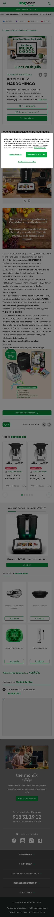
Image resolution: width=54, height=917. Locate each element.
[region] (27, 150)
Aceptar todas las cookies (36, 154)
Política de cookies (40, 148)
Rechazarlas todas (15, 154)
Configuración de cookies (27, 162)
